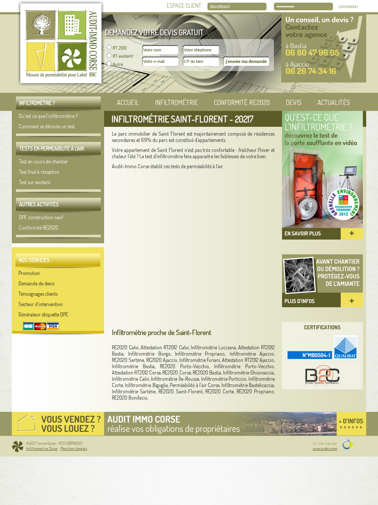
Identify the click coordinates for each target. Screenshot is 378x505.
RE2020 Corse (176, 372)
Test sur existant (34, 182)
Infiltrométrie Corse (42, 448)
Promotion (29, 273)
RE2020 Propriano (255, 391)
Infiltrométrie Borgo (149, 353)
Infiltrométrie (176, 102)
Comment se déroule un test (47, 126)
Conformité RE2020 (242, 102)
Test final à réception (39, 172)
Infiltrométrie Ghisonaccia (248, 372)
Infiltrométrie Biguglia (146, 385)
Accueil (128, 102)
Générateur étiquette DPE (43, 314)
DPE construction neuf (41, 217)
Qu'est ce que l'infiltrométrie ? (48, 116)
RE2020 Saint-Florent (180, 391)
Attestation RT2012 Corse (136, 372)
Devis (294, 102)
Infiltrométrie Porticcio (224, 379)
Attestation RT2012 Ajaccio (248, 360)
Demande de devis (36, 283)
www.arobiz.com (325, 448)
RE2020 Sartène (128, 360)
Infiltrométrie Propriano (200, 353)
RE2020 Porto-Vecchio (184, 366)
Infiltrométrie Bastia (133, 366)
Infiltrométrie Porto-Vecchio (244, 366)
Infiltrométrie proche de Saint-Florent (161, 332)
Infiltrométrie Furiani (199, 360)
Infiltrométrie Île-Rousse (175, 379)
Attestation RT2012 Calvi (164, 347)
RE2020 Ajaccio (161, 360)
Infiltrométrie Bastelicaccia (247, 385)
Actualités (333, 102)
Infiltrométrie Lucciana (213, 347)
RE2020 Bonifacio (129, 397)
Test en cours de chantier (43, 161)
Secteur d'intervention (40, 304)
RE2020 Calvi (125, 347)
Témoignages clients (38, 294)
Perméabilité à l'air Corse (194, 385)
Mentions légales (74, 448)
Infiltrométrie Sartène (133, 391)
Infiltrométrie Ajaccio (252, 353)
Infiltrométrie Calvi (130, 379)
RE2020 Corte (219, 391)
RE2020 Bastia (207, 372)
